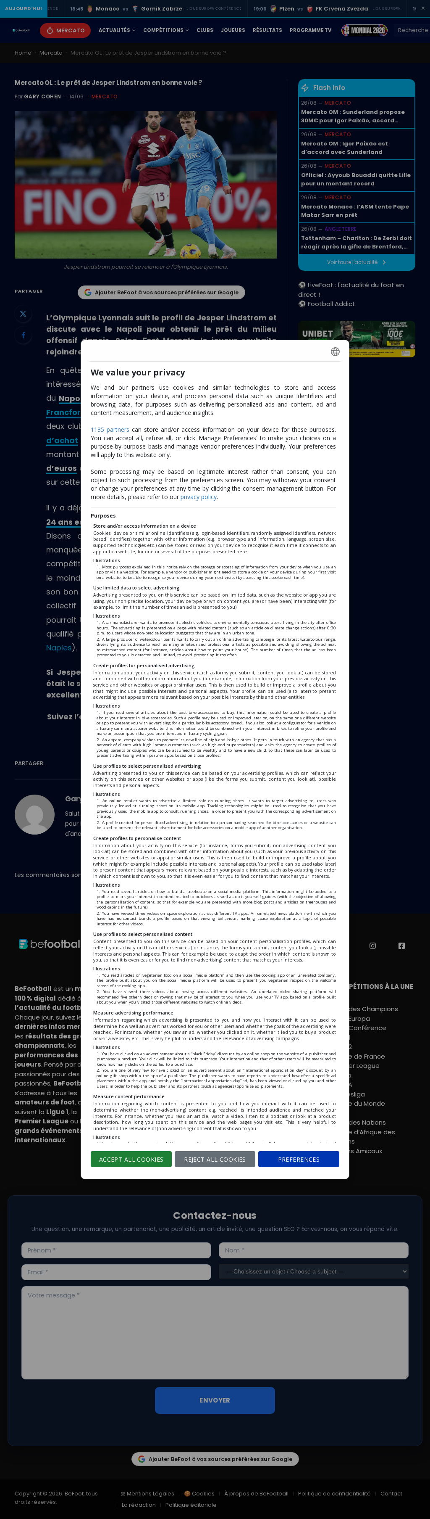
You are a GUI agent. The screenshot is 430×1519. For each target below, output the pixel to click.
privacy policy (199, 497)
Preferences (299, 1159)
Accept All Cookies (131, 1159)
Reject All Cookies (215, 1159)
